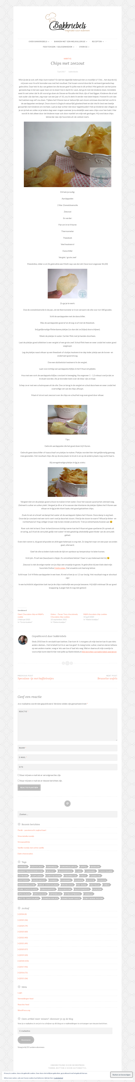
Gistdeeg (23, 880)
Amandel (52, 867)
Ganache (95, 876)
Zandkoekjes (50, 898)
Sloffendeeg (82, 889)
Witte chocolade (28, 898)
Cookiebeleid (58, 1078)
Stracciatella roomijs (26, 836)
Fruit (83, 876)
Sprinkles (55, 894)
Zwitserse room (93, 898)
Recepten (97, 41)
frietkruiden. (60, 568)
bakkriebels (73, 71)
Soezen (97, 889)
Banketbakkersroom (30, 871)
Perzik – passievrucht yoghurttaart (32, 830)
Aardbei (22, 867)
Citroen (23, 876)
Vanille (89, 894)
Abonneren (26, 1040)
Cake (79, 871)
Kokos (102, 880)
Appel (84, 867)
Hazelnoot (39, 880)
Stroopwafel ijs (24, 842)
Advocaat (37, 867)
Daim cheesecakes (25, 853)
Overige (83, 47)
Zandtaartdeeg (71, 898)
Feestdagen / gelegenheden (57, 47)
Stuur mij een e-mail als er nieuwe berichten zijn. (41, 780)
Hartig (67, 59)
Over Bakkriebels (38, 41)
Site (21, 767)
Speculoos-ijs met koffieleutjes (36, 677)
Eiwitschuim (54, 876)
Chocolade (106, 871)
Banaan (95, 867)
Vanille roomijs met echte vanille (31, 848)
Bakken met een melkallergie (69, 41)
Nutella (95, 885)
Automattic (79, 1068)
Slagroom (65, 889)
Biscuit (51, 871)
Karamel (66, 880)
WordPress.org (24, 1010)
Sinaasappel (48, 889)
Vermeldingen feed (25, 998)
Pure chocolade (27, 889)
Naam (22, 748)
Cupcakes (37, 876)
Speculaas (24, 894)
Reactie (23, 711)
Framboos (70, 876)
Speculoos (40, 894)
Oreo (107, 885)
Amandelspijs (69, 867)
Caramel (90, 871)
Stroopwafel (73, 894)
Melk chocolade (48, 885)
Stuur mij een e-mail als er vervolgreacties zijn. (40, 775)
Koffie (90, 880)
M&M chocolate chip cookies (95, 614)
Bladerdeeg (65, 871)
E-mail (23, 757)
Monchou (67, 885)
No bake (81, 885)
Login (20, 993)
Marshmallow (26, 885)
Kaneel (53, 880)
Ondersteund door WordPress (67, 1065)
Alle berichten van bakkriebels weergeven (99, 651)
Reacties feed (23, 1004)
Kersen (79, 880)
